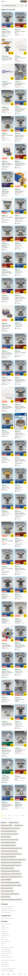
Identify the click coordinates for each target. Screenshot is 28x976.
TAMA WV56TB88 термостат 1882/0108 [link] (6, 646)
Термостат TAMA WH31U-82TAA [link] (5, 778)
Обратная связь (4, 962)
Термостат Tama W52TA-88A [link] (7, 136)
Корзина (19, 974)
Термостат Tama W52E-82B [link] (20, 778)
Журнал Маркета (5, 966)
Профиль (25, 974)
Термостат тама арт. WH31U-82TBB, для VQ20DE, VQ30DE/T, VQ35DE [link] (6, 750)
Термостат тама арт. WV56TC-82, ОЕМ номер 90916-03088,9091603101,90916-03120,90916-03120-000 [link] (20, 460)
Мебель (3, 925)
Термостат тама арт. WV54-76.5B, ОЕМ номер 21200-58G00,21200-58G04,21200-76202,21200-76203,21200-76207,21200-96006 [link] (7, 353)
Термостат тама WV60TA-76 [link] (18, 488)
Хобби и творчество (5, 941)
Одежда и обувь (5, 933)
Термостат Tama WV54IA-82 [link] (5, 597)
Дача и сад (3, 943)
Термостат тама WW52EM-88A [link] (5, 298)
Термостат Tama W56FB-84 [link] (7, 541)
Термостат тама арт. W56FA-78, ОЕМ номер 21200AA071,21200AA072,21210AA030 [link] (20, 407)
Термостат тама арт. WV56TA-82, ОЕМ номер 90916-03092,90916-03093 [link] (7, 164)
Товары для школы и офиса (7, 947)
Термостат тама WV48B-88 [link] (7, 569)
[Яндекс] (11, 970)
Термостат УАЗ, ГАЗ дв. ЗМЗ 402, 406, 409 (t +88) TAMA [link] (7, 58)
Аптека (2, 937)
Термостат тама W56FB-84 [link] (7, 218)
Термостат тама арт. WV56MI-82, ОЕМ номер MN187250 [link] (7, 380)
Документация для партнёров (8, 910)
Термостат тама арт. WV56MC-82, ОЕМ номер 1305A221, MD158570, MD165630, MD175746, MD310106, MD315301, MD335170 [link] (20, 136)
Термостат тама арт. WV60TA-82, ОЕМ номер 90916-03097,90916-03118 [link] (7, 805)
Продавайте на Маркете (6, 908)
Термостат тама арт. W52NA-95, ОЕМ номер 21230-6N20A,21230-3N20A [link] (20, 298)
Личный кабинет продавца (7, 906)
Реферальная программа (6, 918)
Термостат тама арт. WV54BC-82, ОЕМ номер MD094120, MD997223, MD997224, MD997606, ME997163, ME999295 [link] (7, 672)
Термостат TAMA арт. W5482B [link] (20, 700)
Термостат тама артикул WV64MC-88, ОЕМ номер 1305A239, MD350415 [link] (20, 109)
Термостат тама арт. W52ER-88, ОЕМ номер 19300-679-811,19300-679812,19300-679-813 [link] (7, 407)
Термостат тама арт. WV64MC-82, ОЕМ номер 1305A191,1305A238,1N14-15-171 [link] (7, 32)
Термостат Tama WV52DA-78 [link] (5, 621)
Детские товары (5, 955)
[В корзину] (12, 26)
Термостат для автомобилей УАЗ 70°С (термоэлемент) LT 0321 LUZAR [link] (20, 433)
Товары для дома (5, 935)
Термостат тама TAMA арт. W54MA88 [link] (20, 84)
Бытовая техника (5, 927)
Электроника (4, 931)
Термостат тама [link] (18, 245)
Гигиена (3, 929)
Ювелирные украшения (6, 957)
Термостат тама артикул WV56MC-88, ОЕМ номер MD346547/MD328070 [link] (20, 218)
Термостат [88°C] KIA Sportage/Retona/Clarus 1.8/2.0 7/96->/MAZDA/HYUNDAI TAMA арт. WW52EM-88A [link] (7, 724)
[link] (3, 822)
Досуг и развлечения (6, 923)
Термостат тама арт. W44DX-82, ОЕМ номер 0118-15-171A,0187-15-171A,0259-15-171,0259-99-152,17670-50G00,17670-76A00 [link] (20, 569)
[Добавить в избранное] (12, 13)
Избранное (14, 974)
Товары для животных (6, 951)
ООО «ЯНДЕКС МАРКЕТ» (10, 968)
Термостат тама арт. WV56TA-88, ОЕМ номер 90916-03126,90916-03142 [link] (20, 380)
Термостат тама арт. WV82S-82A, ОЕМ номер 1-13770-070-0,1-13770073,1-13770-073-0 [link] (20, 645)
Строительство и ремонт (6, 953)
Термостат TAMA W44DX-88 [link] (5, 246)
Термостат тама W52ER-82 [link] (20, 353)
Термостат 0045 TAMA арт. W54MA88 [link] (20, 750)
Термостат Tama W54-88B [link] (20, 32)
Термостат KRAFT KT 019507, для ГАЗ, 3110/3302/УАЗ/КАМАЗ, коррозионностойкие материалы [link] (20, 192)
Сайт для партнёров (5, 912)
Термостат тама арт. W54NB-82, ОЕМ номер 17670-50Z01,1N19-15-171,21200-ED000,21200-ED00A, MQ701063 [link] (20, 163)
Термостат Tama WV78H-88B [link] (18, 621)
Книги (2, 945)
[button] (26, 6)
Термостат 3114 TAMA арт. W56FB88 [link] (7, 84)
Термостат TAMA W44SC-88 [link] (19, 541)
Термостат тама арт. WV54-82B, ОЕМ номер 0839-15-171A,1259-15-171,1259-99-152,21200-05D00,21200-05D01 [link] (20, 513)
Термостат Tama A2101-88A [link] (20, 58)
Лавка (8, 974)
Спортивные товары (5, 949)
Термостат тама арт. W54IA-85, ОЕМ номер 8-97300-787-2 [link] (7, 272)
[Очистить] (22, 5)
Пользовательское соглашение (8, 960)
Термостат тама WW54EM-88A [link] (5, 191)
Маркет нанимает (5, 964)
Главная (3, 974)
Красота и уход (4, 939)
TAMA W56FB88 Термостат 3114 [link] (5, 110)
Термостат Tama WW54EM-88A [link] (18, 805)
